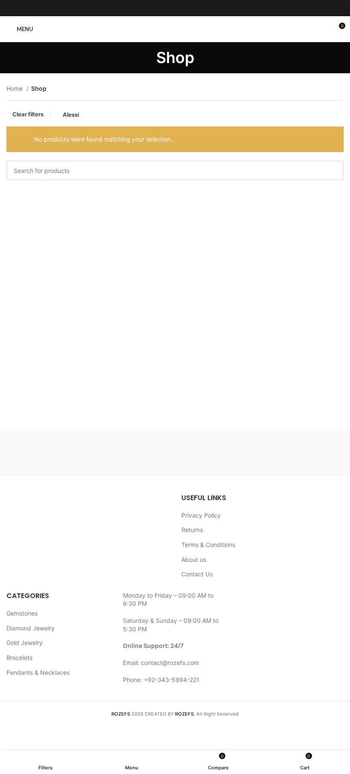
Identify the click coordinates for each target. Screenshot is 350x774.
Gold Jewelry (24, 642)
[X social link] (163, 8)
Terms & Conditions (208, 544)
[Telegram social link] (197, 8)
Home (15, 88)
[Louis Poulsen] (217, 453)
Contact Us (197, 574)
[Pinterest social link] (175, 8)
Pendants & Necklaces (38, 672)
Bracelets (19, 657)
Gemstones (22, 613)
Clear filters (28, 114)
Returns (192, 529)
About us (193, 559)
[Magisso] (133, 453)
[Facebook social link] (152, 8)
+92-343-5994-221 (171, 679)
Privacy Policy (201, 515)
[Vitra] (48, 453)
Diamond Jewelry (30, 628)
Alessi (71, 114)
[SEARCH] (334, 170)
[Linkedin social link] (186, 8)
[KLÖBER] (301, 453)
